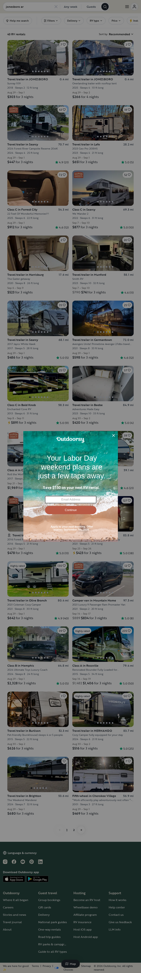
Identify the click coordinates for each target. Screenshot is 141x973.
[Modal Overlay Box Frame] (70, 486)
